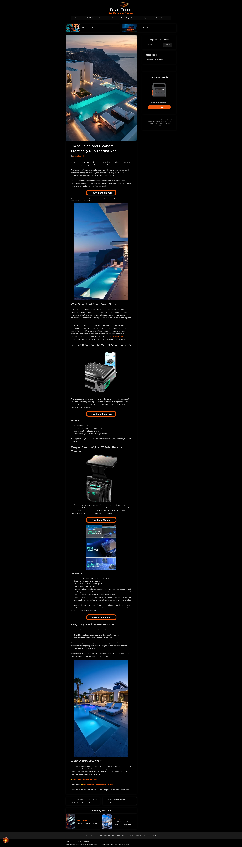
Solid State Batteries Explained (88, 823)
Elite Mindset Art (88, 28)
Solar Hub (111, 18)
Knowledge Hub (144, 18)
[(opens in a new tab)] (73, 28)
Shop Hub (160, 18)
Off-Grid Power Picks (115, 336)
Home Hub (79, 18)
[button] (6, 840)
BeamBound (121, 10)
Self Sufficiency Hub (94, 18)
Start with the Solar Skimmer (85, 779)
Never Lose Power (145, 28)
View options (159, 107)
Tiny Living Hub (126, 18)
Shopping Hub (78, 156)
